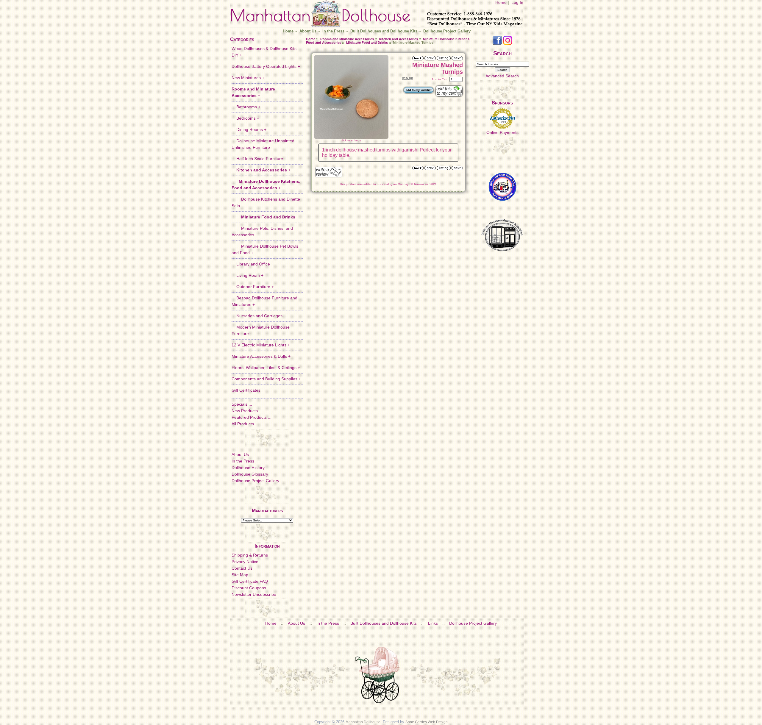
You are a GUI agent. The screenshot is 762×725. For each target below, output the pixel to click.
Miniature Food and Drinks (367, 42)
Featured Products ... (251, 417)
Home (501, 2)
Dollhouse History (248, 467)
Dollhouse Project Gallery (447, 31)
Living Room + (247, 275)
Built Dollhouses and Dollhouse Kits (383, 31)
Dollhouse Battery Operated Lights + (266, 66)
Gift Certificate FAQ (250, 581)
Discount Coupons (249, 587)
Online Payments (502, 132)
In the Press (333, 31)
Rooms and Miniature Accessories (347, 39)
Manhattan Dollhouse (363, 722)
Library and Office (251, 264)
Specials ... (242, 404)
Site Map (240, 574)
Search (502, 53)
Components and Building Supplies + (266, 378)
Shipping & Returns (250, 555)
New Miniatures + (248, 77)
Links (433, 623)
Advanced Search (502, 76)
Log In (517, 2)
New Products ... (247, 410)
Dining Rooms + (249, 129)
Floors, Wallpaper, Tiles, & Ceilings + (266, 367)
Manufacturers (267, 510)
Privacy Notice (245, 561)
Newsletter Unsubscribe (254, 594)
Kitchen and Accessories (398, 39)
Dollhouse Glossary (250, 474)
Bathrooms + (246, 106)
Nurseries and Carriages (257, 315)
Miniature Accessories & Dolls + (261, 356)
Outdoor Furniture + (253, 286)
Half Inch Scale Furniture (257, 158)
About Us (307, 31)
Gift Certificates (246, 390)
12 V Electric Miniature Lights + (261, 345)
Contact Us (242, 568)
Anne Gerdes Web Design (426, 722)
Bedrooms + (245, 118)
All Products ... (245, 423)
